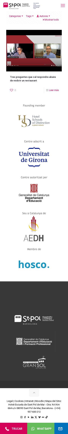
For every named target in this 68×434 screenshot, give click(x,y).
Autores (43, 16)
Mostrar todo (52, 19)
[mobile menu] (63, 5)
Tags (29, 16)
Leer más (54, 90)
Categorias (15, 16)
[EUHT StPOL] (22, 5)
